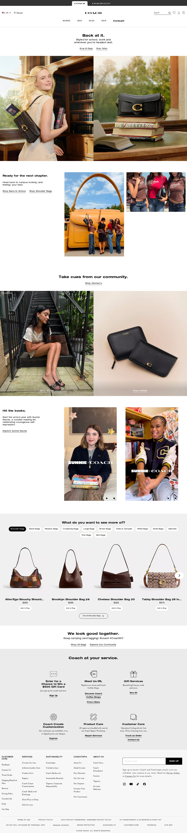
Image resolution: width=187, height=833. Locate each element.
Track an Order (133, 736)
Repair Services (93, 736)
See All (133, 693)
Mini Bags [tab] (100, 535)
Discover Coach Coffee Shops (93, 695)
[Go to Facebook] (144, 785)
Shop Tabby (101, 48)
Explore (53, 738)
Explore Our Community (103, 645)
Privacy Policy (173, 773)
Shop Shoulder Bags (40, 191)
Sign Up (53, 695)
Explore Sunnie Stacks (15, 431)
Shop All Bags (86, 48)
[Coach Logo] (93, 13)
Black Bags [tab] (34, 529)
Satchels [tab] (172, 529)
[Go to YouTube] (131, 785)
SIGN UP (174, 761)
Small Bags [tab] (158, 529)
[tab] (80, 3)
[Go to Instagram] (124, 785)
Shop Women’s (93, 283)
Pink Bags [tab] (86, 535)
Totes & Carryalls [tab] (124, 529)
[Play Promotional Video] (107, 498)
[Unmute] (114, 498)
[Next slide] (179, 575)
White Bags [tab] (142, 529)
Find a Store (93, 702)
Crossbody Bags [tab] (70, 529)
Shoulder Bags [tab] (17, 529)
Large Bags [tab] (88, 529)
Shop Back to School (14, 191)
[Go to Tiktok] (138, 785)
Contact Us (134, 740)
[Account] (179, 13)
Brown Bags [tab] (105, 529)
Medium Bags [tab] (51, 529)
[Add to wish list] (44, 543)
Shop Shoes (46, 391)
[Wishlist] (174, 13)
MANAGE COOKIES (61, 825)
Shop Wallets (140, 391)
